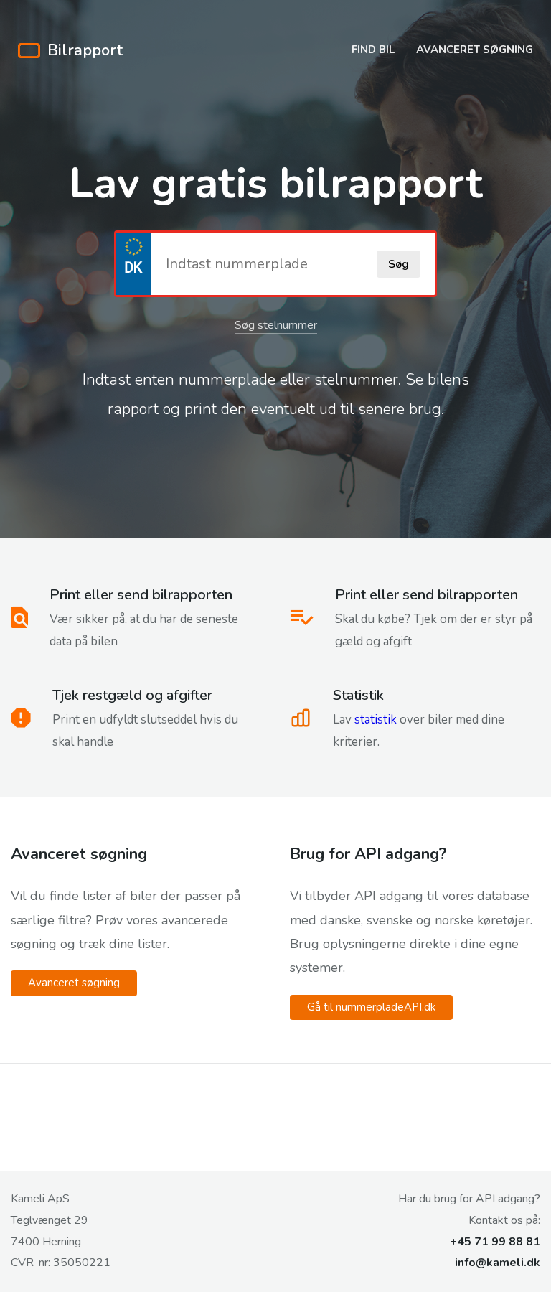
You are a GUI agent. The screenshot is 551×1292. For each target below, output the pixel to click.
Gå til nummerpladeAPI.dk (371, 1007)
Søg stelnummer (276, 325)
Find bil (373, 49)
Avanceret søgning (474, 49)
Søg (398, 264)
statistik (375, 719)
